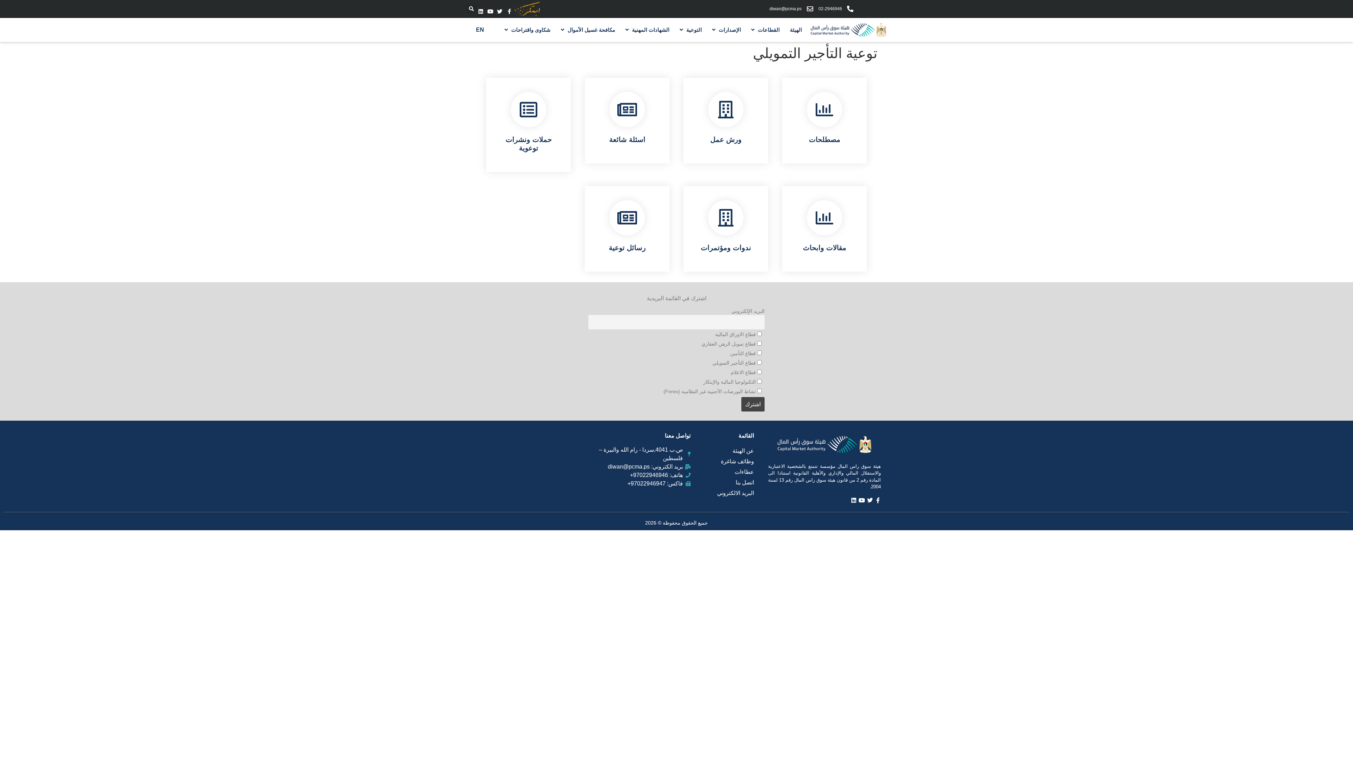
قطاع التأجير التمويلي (734, 363)
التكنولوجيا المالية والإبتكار (730, 382)
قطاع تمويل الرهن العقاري (729, 344)
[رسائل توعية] (627, 217)
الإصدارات (730, 30)
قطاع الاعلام (744, 372)
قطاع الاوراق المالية (736, 334)
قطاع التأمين (743, 353)
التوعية (694, 30)
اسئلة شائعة (627, 139)
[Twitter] (500, 11)
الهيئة (796, 30)
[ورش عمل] (725, 109)
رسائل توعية (627, 248)
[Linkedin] (481, 11)
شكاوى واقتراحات (531, 30)
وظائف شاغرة (737, 461)
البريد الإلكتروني (748, 311)
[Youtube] (490, 11)
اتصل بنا (745, 482)
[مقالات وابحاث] (824, 217)
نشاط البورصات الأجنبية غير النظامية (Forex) (710, 391)
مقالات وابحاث (824, 248)
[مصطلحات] (824, 109)
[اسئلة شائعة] (627, 109)
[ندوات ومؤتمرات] (725, 217)
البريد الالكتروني (735, 493)
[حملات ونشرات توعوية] (528, 109)
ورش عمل (726, 139)
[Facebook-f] (509, 11)
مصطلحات (824, 139)
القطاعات (769, 30)
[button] (471, 8)
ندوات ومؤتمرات (726, 248)
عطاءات (744, 472)
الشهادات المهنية (650, 30)
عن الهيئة (743, 451)
